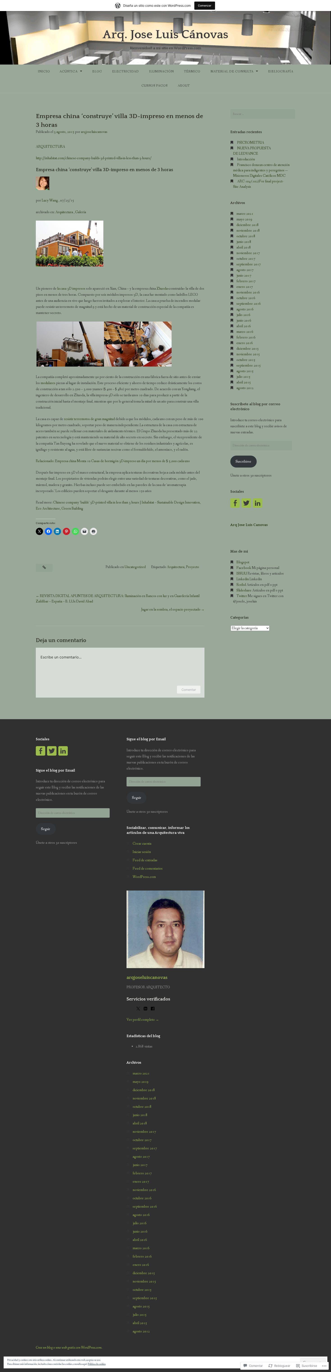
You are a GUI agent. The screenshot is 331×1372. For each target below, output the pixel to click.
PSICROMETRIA (250, 142)
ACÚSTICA (68, 71)
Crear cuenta (142, 843)
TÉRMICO (192, 71)
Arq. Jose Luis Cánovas (165, 34)
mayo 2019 (244, 219)
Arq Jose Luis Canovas (249, 525)
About (184, 86)
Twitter (241, 596)
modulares (48, 383)
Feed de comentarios (148, 868)
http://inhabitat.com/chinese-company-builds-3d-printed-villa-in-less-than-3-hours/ (94, 158)
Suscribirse (243, 461)
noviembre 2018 (248, 230)
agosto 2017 (245, 270)
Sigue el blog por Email (55, 770)
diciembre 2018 (247, 225)
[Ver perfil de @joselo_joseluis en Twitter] (246, 503)
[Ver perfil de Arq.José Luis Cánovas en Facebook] (235, 503)
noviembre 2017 (248, 253)
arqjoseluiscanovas (94, 132)
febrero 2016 (246, 337)
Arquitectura (64, 212)
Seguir (45, 829)
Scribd (241, 584)
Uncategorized (135, 567)
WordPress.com (144, 877)
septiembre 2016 (248, 303)
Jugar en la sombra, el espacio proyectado (170, 609)
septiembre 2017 (248, 264)
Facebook (243, 568)
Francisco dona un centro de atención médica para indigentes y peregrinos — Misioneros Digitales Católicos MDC (261, 170)
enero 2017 (244, 286)
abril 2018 (243, 247)
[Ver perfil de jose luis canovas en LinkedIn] (257, 503)
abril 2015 (243, 382)
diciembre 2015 (247, 348)
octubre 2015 (245, 360)
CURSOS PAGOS (154, 86)
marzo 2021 (244, 213)
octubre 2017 (245, 258)
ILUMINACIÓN (161, 71)
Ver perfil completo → (143, 1019)
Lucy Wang (50, 200)
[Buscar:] (262, 114)
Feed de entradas (145, 860)
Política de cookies (97, 1364)
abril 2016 (243, 326)
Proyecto (192, 567)
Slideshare (244, 590)
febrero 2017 (246, 281)
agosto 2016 (245, 309)
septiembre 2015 (248, 365)
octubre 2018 (245, 236)
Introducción (246, 159)
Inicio (44, 71)
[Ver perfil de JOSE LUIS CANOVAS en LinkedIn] (63, 750)
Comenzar (204, 5)
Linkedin (242, 579)
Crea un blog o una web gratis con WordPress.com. (69, 1347)
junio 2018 (243, 241)
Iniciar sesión (142, 852)
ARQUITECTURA (50, 146)
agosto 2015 (245, 371)
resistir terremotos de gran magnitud (89, 419)
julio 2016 (243, 315)
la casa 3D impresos (71, 288)
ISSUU (241, 573)
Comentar (188, 690)
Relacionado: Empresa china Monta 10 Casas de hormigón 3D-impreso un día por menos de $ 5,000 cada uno (113, 461)
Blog (97, 71)
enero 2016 (244, 343)
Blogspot (242, 562)
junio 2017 (243, 275)
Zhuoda (162, 288)
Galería (80, 212)
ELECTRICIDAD (125, 71)
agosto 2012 (245, 388)
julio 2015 (243, 376)
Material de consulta (232, 71)
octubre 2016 (245, 298)
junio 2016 (243, 320)
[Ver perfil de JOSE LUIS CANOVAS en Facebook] (40, 750)
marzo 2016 (244, 331)
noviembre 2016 (248, 292)
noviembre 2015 (248, 354)
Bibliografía (280, 71)
